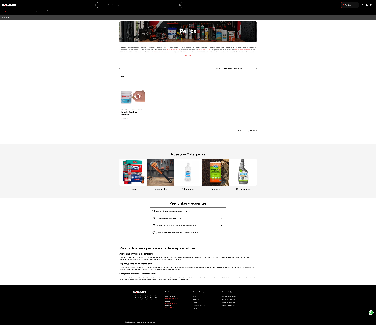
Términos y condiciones (228, 296)
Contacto (196, 308)
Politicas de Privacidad (228, 299)
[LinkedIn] (156, 297)
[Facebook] (135, 297)
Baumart (133, 322)
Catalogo (196, 302)
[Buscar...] (180, 5)
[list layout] (217, 68)
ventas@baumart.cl (171, 303)
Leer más (188, 55)
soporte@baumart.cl (171, 298)
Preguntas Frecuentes (228, 305)
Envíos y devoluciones (228, 302)
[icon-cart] (371, 5)
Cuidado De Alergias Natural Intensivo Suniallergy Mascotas (131, 112)
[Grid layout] (219, 68)
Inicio (4, 17)
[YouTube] (151, 297)
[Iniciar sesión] (367, 5)
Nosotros (196, 299)
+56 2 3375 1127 (169, 307)
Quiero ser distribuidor (200, 305)
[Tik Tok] (146, 297)
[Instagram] (140, 297)
